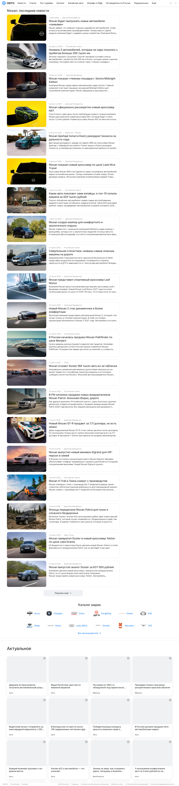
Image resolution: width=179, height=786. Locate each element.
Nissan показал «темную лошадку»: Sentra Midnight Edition (82, 80)
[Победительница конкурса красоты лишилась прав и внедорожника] (110, 717)
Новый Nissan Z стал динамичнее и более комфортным (76, 310)
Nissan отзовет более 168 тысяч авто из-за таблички (83, 366)
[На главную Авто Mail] (10, 3)
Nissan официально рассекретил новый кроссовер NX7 (81, 109)
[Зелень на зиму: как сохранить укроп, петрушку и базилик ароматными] (110, 759)
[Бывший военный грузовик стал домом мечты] (26, 759)
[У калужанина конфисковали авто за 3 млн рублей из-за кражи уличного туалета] (152, 759)
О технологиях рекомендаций (136, 784)
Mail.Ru (5, 784)
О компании (14, 784)
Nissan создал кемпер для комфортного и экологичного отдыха (76, 224)
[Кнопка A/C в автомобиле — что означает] (68, 759)
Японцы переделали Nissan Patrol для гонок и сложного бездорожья (78, 511)
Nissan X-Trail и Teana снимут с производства (78, 480)
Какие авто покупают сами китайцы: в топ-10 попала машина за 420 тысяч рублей (83, 195)
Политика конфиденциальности (162, 784)
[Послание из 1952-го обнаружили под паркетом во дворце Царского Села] (110, 676)
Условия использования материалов (95, 784)
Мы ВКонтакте (63, 784)
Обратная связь (117, 784)
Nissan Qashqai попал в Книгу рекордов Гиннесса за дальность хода (82, 137)
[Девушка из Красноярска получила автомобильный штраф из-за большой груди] (26, 676)
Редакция (75, 784)
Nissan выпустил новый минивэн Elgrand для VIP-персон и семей (81, 454)
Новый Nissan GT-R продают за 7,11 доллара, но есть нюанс (82, 425)
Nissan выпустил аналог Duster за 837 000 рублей (81, 567)
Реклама (24, 784)
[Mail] (4, 3)
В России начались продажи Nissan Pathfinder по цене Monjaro (80, 339)
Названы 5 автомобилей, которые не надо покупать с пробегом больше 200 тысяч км (83, 51)
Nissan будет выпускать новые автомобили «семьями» (77, 22)
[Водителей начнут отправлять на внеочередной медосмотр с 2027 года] (26, 717)
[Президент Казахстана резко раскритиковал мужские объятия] (152, 676)
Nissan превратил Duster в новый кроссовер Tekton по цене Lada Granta (82, 540)
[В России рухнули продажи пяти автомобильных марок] (152, 717)
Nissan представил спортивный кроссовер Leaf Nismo (79, 281)
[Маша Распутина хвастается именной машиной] (68, 676)
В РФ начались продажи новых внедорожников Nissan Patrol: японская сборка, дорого (79, 396)
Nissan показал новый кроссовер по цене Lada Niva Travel (82, 166)
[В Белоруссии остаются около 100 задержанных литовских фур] (68, 717)
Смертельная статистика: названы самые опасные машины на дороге (81, 252)
